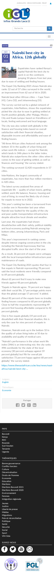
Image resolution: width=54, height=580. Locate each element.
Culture (5, 469)
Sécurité (6, 527)
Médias (5, 512)
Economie (6, 390)
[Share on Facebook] (17, 406)
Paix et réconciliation (11, 518)
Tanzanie (6, 449)
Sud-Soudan (7, 446)
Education (6, 481)
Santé (4, 524)
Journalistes (21, 3)
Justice (5, 506)
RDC (4, 440)
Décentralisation (9, 472)
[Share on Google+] (29, 406)
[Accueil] (16, 15)
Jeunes (5, 503)
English (5, 382)
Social (4, 530)
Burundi (5, 434)
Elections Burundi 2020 (12, 490)
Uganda (5, 452)
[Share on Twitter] (23, 406)
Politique (6, 521)
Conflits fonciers (9, 466)
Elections (6, 484)
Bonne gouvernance (11, 463)
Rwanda (5, 443)
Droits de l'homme (10, 475)
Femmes (5, 496)
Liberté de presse (10, 509)
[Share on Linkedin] (34, 406)
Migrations (7, 515)
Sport (4, 533)
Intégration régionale (11, 499)
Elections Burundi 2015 (12, 487)
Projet (44, 3)
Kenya (5, 46)
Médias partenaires (34, 3)
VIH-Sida (6, 536)
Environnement (9, 493)
